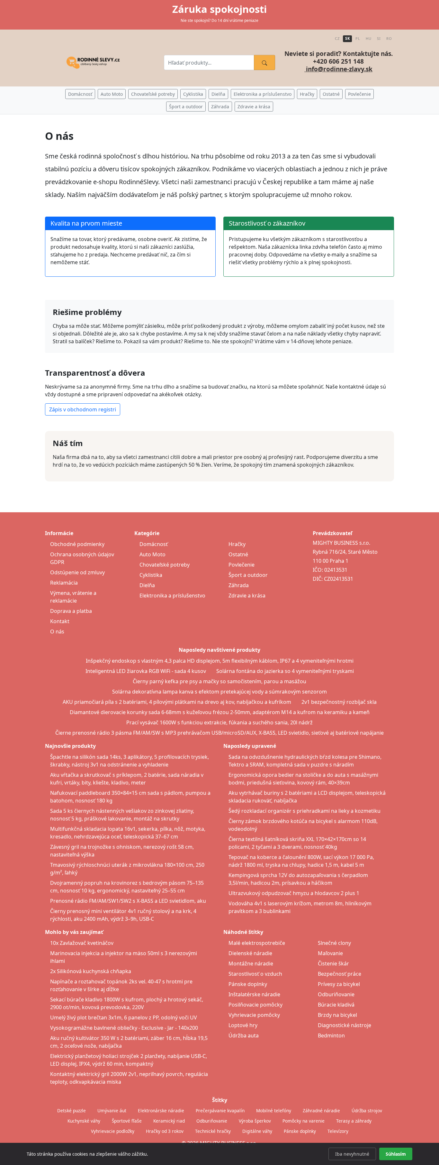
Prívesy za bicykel (339, 984)
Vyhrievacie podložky (112, 1131)
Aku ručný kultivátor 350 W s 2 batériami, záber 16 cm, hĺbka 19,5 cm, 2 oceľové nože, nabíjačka (129, 1042)
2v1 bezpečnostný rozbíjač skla (339, 701)
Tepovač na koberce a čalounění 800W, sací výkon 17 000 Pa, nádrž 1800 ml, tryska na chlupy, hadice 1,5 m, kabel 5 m (301, 861)
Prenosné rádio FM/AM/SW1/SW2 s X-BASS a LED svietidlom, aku (128, 900)
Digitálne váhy (257, 1131)
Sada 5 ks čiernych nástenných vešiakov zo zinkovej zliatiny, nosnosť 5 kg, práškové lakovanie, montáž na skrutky (122, 814)
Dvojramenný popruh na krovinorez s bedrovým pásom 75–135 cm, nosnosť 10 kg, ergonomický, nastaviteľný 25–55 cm (127, 886)
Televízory (337, 1131)
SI (379, 38)
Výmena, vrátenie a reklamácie (73, 596)
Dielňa (218, 94)
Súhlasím (396, 1154)
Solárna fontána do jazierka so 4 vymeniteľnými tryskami (285, 671)
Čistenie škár (333, 963)
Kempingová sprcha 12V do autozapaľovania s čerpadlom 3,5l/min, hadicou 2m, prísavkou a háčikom (298, 879)
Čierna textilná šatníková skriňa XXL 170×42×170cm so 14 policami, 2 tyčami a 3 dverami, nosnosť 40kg (297, 843)
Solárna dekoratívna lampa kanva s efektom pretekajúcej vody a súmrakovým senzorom (219, 691)
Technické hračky (213, 1131)
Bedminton (331, 1035)
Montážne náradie (250, 963)
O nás (57, 631)
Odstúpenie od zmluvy (77, 572)
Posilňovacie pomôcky (255, 1004)
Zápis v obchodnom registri (82, 409)
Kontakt (59, 621)
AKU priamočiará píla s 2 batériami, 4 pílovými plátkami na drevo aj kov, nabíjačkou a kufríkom (177, 701)
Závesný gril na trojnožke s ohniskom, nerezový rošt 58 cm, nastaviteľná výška (122, 850)
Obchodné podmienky (77, 544)
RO (389, 38)
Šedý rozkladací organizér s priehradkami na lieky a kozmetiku (304, 810)
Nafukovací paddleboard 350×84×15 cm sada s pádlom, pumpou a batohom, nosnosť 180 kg (130, 796)
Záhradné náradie (321, 1110)
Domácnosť (80, 94)
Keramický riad (169, 1121)
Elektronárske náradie (161, 1110)
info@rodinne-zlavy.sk (338, 69)
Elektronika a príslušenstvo (262, 94)
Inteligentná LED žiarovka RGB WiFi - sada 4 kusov (145, 671)
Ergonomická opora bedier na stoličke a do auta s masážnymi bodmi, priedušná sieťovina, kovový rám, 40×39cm (303, 778)
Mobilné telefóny (273, 1110)
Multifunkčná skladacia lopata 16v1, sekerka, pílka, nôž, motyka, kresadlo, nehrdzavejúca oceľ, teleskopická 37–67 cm (127, 832)
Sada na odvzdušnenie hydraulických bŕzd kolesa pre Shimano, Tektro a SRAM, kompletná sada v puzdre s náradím (304, 760)
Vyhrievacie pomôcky (254, 1014)
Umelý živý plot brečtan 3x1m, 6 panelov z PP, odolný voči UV (123, 1017)
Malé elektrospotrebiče (256, 942)
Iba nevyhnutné (352, 1154)
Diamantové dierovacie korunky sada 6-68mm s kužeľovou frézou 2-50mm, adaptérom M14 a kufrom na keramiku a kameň (220, 712)
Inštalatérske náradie (254, 994)
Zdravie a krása (253, 106)
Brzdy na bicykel (337, 1014)
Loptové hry (242, 1025)
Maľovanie (330, 953)
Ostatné (331, 94)
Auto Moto (112, 94)
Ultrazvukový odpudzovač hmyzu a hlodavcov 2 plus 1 (293, 893)
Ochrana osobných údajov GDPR (82, 558)
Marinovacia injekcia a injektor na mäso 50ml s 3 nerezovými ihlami (123, 957)
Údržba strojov (367, 1110)
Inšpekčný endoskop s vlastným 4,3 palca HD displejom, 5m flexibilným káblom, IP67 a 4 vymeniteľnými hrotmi (220, 660)
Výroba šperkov (255, 1121)
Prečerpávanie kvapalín (220, 1110)
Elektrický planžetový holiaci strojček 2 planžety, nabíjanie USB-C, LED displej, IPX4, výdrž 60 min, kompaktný (128, 1060)
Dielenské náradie (250, 953)
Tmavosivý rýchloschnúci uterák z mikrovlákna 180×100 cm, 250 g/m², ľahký (127, 868)
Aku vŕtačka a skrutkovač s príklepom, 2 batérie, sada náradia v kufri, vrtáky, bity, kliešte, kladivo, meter (126, 778)
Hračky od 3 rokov (165, 1131)
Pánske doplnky (247, 984)
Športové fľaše (127, 1121)
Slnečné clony (334, 942)
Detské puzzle (71, 1110)
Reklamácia (64, 582)
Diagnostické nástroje (344, 1025)
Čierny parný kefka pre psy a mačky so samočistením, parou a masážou (219, 681)
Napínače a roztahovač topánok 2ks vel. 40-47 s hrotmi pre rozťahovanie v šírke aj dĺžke (121, 985)
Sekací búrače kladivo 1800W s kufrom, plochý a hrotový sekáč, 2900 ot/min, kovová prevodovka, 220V (126, 1003)
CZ (337, 38)
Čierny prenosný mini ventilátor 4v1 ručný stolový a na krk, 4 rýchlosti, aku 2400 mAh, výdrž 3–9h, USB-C (123, 915)
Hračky (307, 94)
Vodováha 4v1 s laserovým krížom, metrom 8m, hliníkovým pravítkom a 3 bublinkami (300, 907)
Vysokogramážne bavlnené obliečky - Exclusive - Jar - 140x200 (124, 1027)
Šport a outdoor (186, 106)
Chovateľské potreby (153, 94)
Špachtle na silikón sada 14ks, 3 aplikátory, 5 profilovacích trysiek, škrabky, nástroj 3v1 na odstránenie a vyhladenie (129, 760)
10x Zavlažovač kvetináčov (81, 942)
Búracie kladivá (336, 1004)
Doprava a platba (71, 610)
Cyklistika (193, 94)
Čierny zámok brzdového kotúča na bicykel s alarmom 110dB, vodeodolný (303, 825)
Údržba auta (243, 1035)
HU (368, 38)
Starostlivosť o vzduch (255, 973)
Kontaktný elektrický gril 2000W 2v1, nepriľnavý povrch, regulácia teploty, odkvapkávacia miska (129, 1078)
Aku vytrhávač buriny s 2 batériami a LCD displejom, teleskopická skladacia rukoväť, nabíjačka (307, 796)
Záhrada (220, 106)
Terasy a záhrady (354, 1121)
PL (357, 38)
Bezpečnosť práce (339, 973)
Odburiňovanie (336, 994)
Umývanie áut (111, 1110)
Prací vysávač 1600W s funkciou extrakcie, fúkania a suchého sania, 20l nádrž (219, 722)
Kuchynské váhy (83, 1121)
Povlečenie (359, 94)
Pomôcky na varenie (303, 1121)
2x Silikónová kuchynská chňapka (90, 971)
